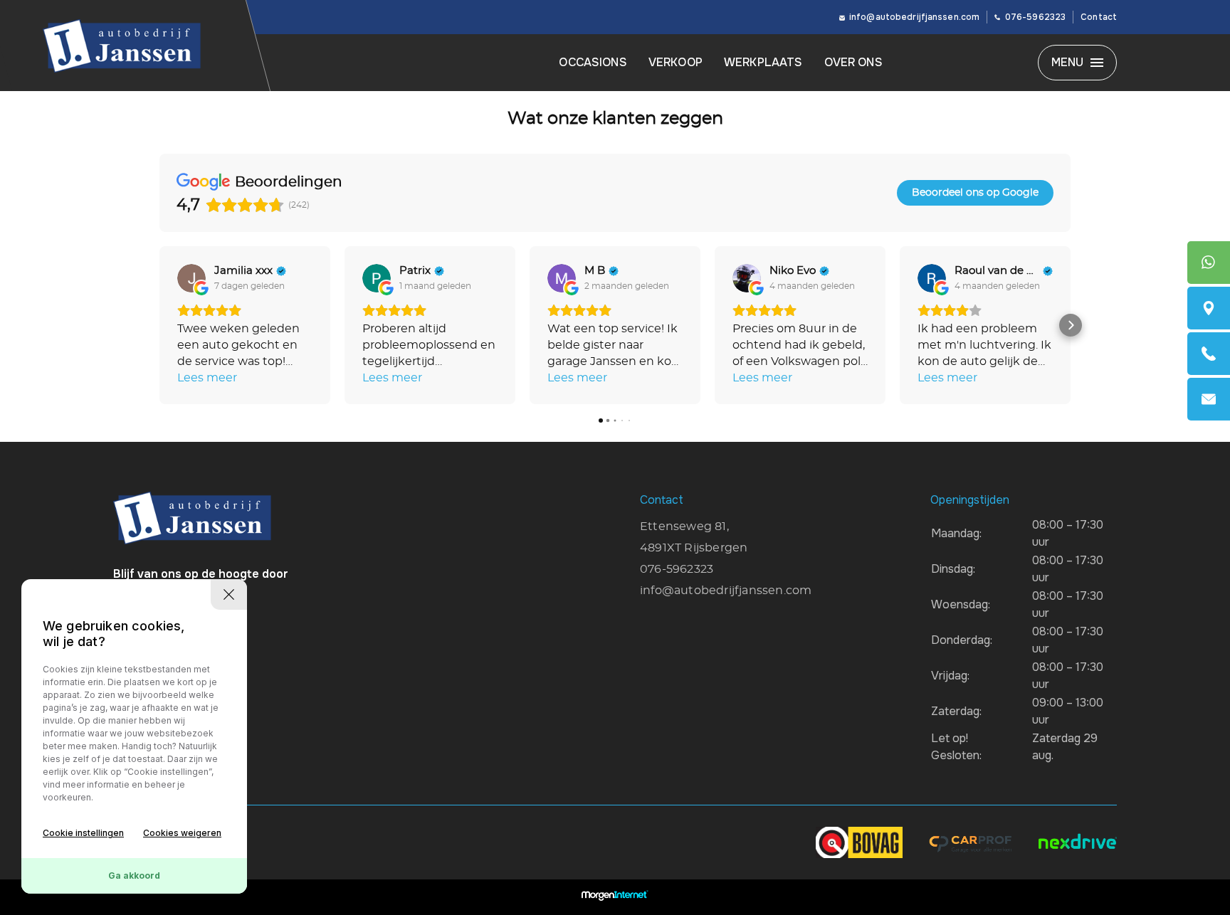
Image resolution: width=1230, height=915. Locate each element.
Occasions (592, 62)
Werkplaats (763, 62)
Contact (1099, 17)
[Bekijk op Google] (191, 278)
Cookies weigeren (182, 832)
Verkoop (675, 62)
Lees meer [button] (207, 378)
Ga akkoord (134, 875)
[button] (159, 325)
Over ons (853, 62)
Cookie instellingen (83, 832)
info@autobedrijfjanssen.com (914, 17)
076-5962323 (1035, 17)
